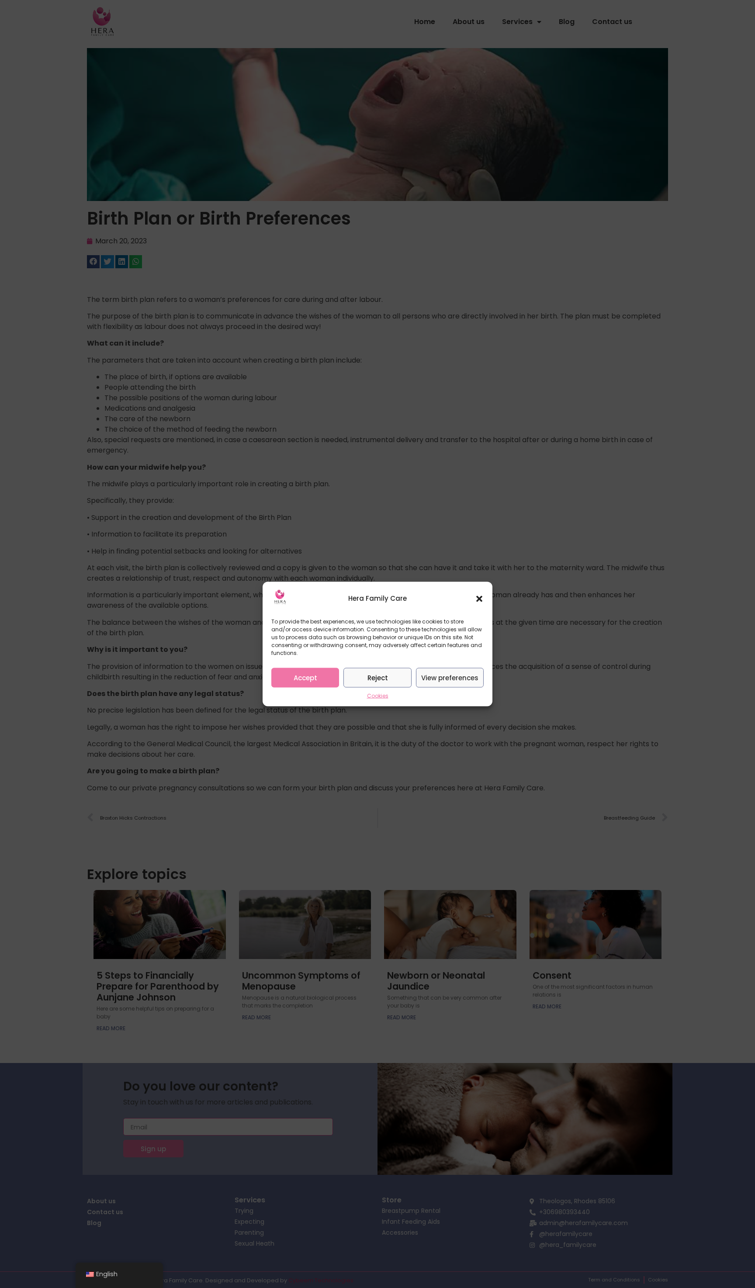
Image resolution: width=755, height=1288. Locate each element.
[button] (479, 598)
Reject (377, 677)
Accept (305, 677)
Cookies (377, 695)
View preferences (449, 677)
